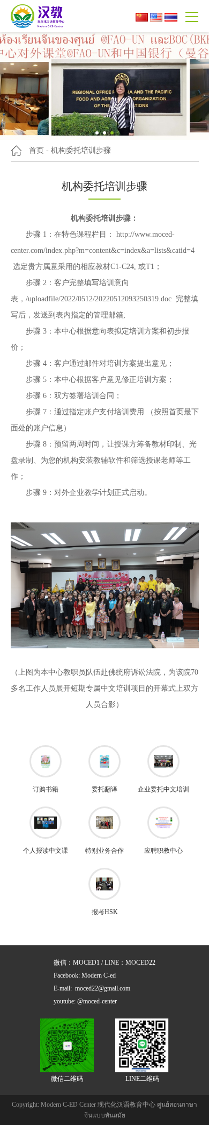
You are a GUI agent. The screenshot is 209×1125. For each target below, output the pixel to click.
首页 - (39, 150)
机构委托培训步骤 (81, 150)
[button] (97, 133)
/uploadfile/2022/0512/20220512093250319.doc (98, 299)
